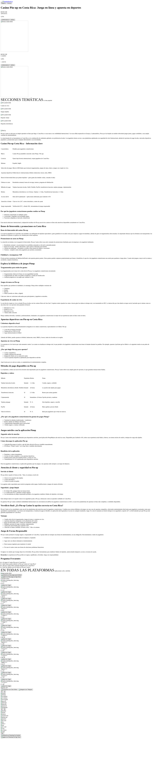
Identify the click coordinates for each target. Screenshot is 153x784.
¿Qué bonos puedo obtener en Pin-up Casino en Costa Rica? (19, 564)
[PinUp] (3, 130)
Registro (3, 3)
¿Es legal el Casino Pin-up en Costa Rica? (14, 562)
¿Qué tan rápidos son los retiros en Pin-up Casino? (16, 567)
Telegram (30, 689)
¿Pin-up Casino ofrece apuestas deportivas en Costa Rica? (18, 565)
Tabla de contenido (11, 127)
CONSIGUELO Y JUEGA (7, 19)
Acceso (9, 3)
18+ (2, 733)
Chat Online (14, 689)
